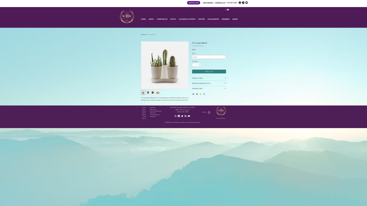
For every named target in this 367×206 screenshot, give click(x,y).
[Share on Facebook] (193, 94)
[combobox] (209, 57)
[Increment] (199, 64)
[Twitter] (182, 116)
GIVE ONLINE (208, 3)
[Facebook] (243, 2)
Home (143, 34)
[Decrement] (193, 64)
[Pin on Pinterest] (197, 94)
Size (193, 53)
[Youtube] (246, 2)
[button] (227, 9)
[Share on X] (204, 94)
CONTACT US (220, 3)
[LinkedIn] (185, 116)
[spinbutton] (196, 64)
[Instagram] (240, 2)
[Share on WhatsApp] (200, 94)
